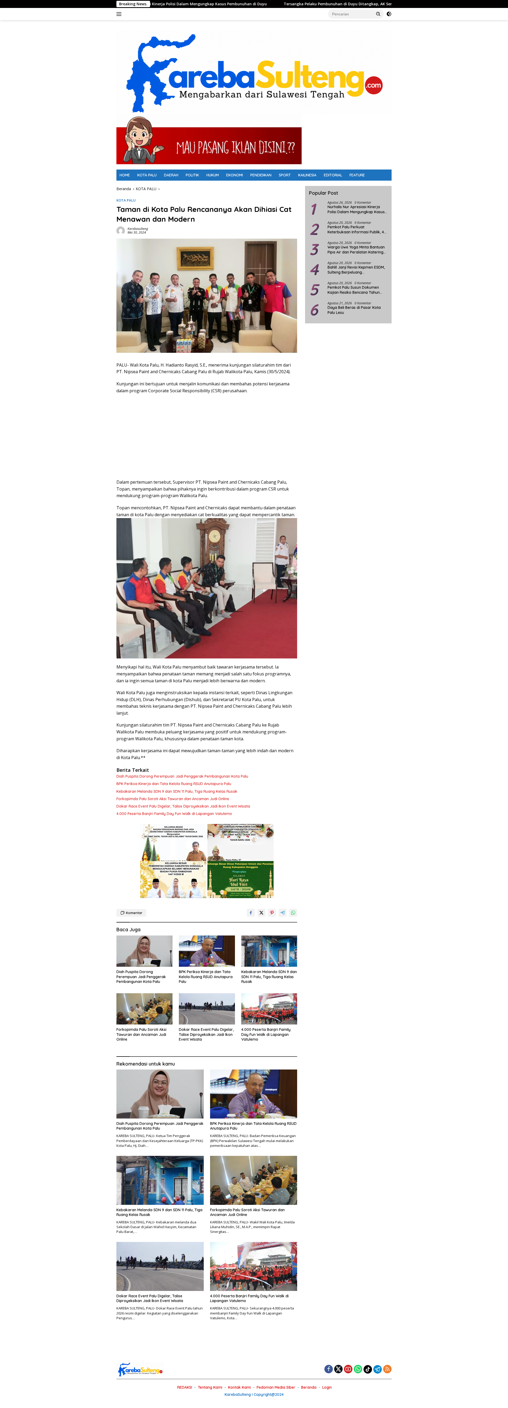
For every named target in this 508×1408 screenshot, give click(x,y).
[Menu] (120, 14)
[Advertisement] (206, 436)
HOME (125, 175)
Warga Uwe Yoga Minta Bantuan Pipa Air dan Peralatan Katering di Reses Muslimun (356, 250)
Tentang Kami (210, 1387)
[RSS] (387, 1369)
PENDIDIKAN (260, 175)
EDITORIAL (333, 175)
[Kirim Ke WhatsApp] (293, 913)
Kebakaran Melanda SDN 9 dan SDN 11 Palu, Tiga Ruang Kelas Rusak (176, 791)
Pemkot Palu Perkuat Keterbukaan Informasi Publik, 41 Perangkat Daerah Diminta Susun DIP (357, 229)
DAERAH (171, 175)
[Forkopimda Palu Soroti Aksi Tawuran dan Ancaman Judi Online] (144, 1009)
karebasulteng (138, 228)
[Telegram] (377, 1369)
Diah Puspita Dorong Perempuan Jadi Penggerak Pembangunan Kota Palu (182, 776)
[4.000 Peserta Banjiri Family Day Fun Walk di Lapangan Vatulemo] (269, 1009)
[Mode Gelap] (389, 14)
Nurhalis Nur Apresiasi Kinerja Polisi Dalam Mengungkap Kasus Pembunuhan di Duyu (356, 209)
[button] (378, 14)
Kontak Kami (239, 1387)
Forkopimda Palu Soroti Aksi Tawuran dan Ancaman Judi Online (172, 798)
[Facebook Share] (251, 913)
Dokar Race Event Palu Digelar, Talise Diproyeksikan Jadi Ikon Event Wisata (183, 806)
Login (327, 1387)
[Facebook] (328, 1369)
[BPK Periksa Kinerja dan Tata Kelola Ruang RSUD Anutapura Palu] (207, 951)
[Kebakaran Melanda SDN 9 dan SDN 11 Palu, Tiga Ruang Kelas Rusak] (269, 951)
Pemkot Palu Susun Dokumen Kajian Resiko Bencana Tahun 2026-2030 (354, 290)
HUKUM (212, 175)
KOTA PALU (147, 175)
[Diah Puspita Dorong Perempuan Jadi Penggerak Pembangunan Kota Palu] (144, 951)
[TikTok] (368, 1369)
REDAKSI (184, 1387)
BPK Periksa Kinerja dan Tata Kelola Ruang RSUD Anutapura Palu (173, 783)
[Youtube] (348, 1369)
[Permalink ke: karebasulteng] (120, 230)
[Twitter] (338, 1369)
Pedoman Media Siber (276, 1387)
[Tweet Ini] (261, 913)
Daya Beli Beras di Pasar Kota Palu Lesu (354, 310)
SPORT (285, 175)
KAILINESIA (307, 175)
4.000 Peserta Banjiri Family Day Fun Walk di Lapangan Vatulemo (174, 813)
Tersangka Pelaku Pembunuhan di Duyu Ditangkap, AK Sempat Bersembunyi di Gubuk (294, 4)
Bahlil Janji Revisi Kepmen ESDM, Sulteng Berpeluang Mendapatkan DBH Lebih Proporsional (356, 270)
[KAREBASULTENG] (254, 72)
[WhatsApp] (358, 1369)
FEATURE (357, 175)
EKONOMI (234, 175)
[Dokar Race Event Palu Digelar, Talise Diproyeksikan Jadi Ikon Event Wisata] (207, 1009)
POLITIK (192, 175)
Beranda (308, 1387)
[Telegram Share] (283, 913)
